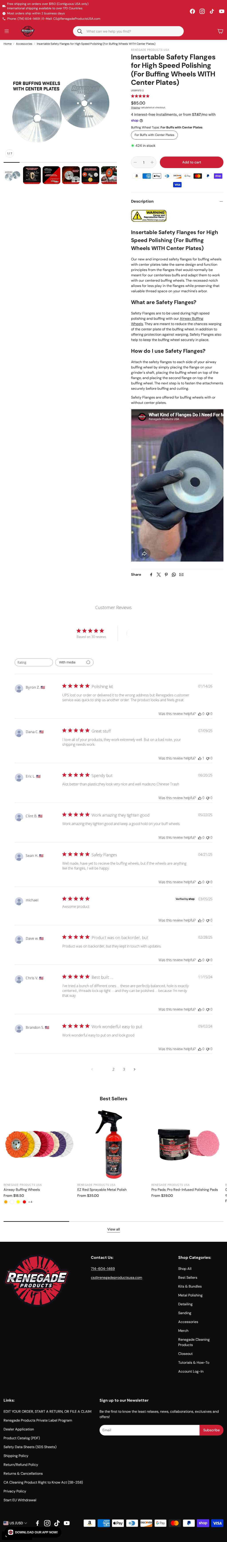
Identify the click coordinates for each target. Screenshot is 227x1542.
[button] (32, 1532)
